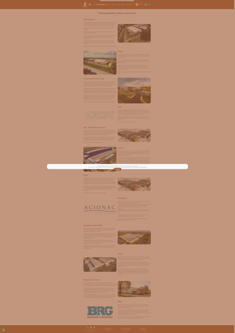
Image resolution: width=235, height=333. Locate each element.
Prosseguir (117, 169)
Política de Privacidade (141, 167)
